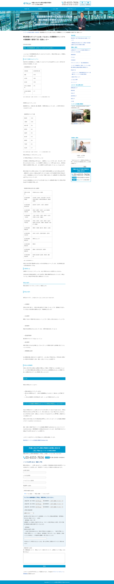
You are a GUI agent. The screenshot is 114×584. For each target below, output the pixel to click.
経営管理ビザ (74, 95)
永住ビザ (73, 93)
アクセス (73, 57)
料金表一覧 (27, 8)
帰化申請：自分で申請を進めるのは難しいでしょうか (80, 39)
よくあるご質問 (54, 8)
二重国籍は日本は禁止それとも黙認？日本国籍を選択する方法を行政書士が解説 (80, 43)
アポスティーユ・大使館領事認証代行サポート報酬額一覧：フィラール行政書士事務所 (81, 73)
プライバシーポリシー (58, 571)
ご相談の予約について (71, 8)
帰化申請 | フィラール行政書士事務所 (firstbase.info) (35, 440)
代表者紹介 (40, 8)
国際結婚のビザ (74, 87)
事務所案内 (87, 8)
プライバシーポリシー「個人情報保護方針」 (80, 62)
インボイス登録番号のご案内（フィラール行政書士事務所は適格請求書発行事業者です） (80, 66)
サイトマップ (74, 82)
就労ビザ (73, 98)
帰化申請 (73, 90)
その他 (72, 101)
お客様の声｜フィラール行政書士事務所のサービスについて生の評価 (80, 51)
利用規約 (25, 573)
